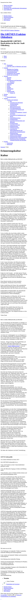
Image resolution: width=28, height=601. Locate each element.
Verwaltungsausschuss (15, 108)
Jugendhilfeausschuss (15, 118)
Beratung (12, 81)
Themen (6, 76)
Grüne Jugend (7, 18)
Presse (5, 95)
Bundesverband (7, 15)
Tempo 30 (12, 93)
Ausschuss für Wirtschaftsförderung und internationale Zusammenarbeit (17, 130)
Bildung (9, 79)
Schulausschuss (14, 119)
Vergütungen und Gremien (13, 73)
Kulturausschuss (14, 126)
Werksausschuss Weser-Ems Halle (18, 137)
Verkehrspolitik (10, 91)
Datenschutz (10, 143)
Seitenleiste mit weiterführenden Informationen (15, 8)
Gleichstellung (10, 83)
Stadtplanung (10, 88)
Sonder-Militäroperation (14, 346)
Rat (11, 101)
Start (5, 63)
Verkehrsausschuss (14, 127)
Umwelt (9, 90)
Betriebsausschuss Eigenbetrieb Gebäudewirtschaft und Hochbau (18, 139)
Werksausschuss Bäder (15, 136)
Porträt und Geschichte (12, 74)
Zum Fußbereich (8, 9)
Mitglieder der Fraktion (12, 69)
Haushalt (9, 77)
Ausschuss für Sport (15, 125)
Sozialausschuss (14, 123)
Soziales (9, 87)
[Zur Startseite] (10, 30)
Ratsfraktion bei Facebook (12, 584)
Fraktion (6, 68)
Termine (6, 94)
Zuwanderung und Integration (14, 80)
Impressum (9, 144)
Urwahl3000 (4, 595)
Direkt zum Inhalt (8, 5)
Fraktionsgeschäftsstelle (12, 70)
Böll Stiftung (7, 20)
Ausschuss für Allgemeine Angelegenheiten (16, 103)
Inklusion (9, 84)
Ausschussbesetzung (12, 72)
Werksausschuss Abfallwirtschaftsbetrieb (16, 134)
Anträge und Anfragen (12, 100)
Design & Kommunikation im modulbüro (11, 595)
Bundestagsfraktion (8, 17)
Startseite (3, 147)
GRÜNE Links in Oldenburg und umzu (16, 66)
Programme (10, 65)
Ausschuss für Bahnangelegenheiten (15, 106)
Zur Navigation (7, 6)
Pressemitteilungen (11, 97)
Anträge (6, 98)
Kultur (8, 86)
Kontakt (6, 141)
